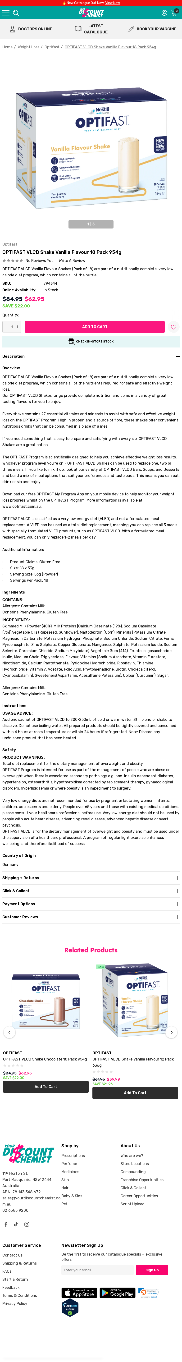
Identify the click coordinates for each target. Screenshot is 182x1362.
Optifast (9, 244)
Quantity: (10, 315)
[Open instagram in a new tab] (27, 1224)
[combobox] (15, 12)
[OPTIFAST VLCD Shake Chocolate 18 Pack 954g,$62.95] (46, 1004)
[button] (148, 1293)
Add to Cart (46, 1086)
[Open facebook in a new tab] (6, 1224)
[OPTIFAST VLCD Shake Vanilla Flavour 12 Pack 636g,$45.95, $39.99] (135, 1004)
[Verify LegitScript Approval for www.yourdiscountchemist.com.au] (70, 1307)
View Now (112, 3)
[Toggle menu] (5, 12)
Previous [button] (65, 222)
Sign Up (152, 1270)
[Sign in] (164, 12)
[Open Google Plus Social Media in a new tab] (16, 1224)
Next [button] (117, 222)
